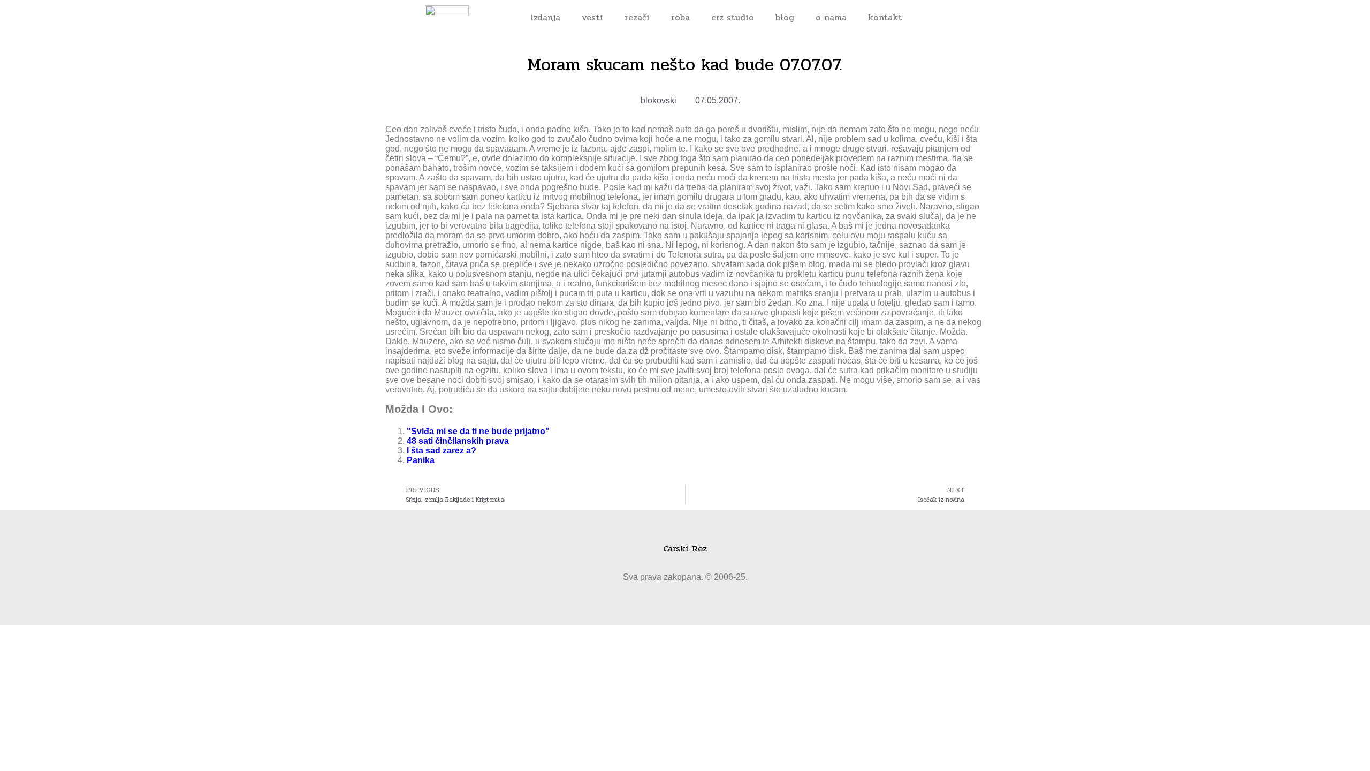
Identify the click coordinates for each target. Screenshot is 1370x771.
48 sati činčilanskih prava (458, 440)
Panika (421, 460)
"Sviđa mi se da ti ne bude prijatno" (478, 431)
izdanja (545, 17)
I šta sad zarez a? (441, 450)
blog (784, 17)
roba (680, 17)
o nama (831, 17)
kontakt (885, 17)
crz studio (732, 17)
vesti (592, 17)
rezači (637, 17)
